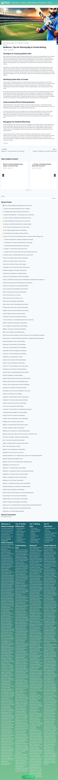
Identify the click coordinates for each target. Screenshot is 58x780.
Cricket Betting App (21, 542)
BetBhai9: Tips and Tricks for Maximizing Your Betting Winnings (17, 461)
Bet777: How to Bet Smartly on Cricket (11, 446)
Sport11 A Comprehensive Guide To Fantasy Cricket (21, 553)
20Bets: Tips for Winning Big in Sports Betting (13, 301)
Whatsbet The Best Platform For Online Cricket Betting (35, 769)
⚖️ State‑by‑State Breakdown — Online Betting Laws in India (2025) (18, 214)
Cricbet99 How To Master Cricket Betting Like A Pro (21, 624)
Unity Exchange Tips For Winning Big (21, 757)
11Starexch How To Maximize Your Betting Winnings (7, 661)
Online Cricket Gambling (50, 536)
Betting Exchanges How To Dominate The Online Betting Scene (7, 598)
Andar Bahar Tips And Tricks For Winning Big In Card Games (7, 641)
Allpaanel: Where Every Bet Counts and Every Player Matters (16, 378)
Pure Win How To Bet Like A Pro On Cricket (50, 706)
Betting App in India (35, 531)
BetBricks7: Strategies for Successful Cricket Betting (45, 150)
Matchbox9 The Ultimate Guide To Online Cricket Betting (49, 724)
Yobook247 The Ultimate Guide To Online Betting (35, 646)
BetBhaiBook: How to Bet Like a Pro (11, 464)
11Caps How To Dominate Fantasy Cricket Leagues (7, 671)
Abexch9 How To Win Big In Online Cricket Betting (36, 657)
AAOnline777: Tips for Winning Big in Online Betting (14, 353)
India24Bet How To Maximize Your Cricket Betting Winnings (7, 692)
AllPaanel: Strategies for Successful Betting (13, 375)
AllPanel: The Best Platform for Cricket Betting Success (15, 381)
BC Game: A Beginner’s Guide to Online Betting (13, 427)
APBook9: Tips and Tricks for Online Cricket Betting (14, 403)
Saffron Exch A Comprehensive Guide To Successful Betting (20, 596)
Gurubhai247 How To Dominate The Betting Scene (50, 563)
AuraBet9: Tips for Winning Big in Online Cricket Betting (15, 418)
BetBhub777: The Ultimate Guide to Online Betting (12, 150)
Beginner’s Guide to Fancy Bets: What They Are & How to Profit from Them (20, 434)
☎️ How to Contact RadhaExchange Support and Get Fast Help (17, 205)
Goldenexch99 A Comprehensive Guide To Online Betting (49, 569)
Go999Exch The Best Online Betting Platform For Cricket (21, 683)
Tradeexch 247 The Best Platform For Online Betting (36, 567)
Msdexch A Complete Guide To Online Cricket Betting (36, 744)
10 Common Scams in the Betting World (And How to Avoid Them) (18, 254)
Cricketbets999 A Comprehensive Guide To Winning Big (50, 630)
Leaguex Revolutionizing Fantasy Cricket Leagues (6, 571)
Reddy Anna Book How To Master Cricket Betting (7, 737)
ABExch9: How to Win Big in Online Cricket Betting (14, 359)
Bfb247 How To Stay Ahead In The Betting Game (21, 653)
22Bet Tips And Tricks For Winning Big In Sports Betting (21, 602)
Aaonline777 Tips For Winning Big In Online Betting (49, 678)
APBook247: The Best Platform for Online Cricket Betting (16, 397)
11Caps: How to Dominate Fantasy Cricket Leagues (14, 264)
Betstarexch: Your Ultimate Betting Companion (13, 511)
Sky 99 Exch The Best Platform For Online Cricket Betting (21, 745)
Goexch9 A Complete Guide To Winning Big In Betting (50, 578)
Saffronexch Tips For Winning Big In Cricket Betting (21, 697)
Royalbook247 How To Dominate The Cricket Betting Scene (36, 683)
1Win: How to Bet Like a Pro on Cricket (11, 295)
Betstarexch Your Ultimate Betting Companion (21, 650)
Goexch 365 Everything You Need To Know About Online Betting (21, 644)
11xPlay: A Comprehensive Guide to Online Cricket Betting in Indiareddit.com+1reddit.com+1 (24, 279)
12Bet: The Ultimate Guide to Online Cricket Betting (14, 292)
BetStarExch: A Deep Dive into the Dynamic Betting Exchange (17, 508)
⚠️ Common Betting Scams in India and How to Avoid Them (16, 221)
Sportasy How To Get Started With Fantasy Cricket (21, 673)
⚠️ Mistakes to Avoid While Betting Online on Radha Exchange (17, 224)
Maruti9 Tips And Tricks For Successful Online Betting (7, 698)
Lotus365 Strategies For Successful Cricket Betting (50, 732)
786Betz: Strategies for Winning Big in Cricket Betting (15, 322)
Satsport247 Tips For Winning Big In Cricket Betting (7, 717)
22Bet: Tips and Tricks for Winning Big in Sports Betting (15, 304)
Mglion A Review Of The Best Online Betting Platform (21, 640)
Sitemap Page (4, 540)
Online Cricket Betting (35, 529)
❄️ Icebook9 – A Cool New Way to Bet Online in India (15, 248)
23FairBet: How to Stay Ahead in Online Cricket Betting (15, 307)
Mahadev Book (20, 534)
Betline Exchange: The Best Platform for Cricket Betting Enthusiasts (18, 492)
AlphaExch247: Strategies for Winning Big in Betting (14, 387)
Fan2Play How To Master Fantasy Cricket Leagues (50, 758)
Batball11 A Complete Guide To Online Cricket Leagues (21, 667)
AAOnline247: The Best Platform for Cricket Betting (14, 347)
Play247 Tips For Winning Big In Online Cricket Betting (21, 614)
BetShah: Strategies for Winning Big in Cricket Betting (15, 501)
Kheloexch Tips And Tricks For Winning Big (21, 717)
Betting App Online (35, 542)
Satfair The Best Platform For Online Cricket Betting (21, 677)
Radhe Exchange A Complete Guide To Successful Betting (50, 703)
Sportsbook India (49, 540)
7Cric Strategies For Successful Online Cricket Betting (21, 587)
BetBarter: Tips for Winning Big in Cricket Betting (14, 449)
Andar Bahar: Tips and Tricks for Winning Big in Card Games (16, 390)
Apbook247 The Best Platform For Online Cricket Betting (36, 615)
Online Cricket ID (42, 2)
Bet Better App (48, 537)
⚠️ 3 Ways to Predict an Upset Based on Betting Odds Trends (17, 217)
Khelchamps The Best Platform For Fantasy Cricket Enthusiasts (7, 695)
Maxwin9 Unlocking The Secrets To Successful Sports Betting (6, 557)
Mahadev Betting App (32, 2)
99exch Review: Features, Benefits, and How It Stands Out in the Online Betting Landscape (23, 335)
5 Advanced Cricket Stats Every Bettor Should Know (15, 316)
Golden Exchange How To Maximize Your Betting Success (50, 575)
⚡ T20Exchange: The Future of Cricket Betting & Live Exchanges (17, 242)
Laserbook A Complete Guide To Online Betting (35, 629)
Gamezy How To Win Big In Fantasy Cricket (35, 604)
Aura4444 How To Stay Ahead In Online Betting (36, 597)
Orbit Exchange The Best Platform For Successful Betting (36, 660)
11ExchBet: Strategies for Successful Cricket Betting (14, 270)
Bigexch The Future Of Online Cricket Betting (21, 742)
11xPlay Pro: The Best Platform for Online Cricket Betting (15, 276)
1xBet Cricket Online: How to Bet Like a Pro (12, 298)
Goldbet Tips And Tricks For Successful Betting (50, 572)
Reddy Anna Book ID (21, 531)
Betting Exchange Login (50, 528)
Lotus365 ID (23, 2)
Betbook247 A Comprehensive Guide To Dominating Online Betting (21, 633)
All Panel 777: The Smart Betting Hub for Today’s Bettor (15, 366)
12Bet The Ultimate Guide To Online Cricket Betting (21, 580)
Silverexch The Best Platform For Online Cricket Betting (36, 726)
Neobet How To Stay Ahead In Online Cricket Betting (7, 727)
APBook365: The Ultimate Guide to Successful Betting (15, 400)
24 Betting (33, 534)
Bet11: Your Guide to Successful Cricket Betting (13, 440)
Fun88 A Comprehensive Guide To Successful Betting (49, 752)
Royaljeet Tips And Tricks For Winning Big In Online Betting (21, 574)
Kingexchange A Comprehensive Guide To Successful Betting (6, 763)
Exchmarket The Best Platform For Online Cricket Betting (36, 635)
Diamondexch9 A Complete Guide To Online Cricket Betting (49, 613)
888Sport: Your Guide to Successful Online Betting (14, 329)
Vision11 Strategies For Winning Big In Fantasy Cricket (36, 773)
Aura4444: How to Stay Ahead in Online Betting (14, 415)
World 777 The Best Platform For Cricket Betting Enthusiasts (35, 698)
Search (3, 196)
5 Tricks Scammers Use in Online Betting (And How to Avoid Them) (18, 319)
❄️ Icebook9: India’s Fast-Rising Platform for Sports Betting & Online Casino (20, 251)
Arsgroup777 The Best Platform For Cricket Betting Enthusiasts (50, 652)
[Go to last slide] (3, 175)
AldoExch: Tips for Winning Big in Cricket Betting (14, 363)
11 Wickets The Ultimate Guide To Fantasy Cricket (6, 674)
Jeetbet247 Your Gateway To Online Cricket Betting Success (7, 568)
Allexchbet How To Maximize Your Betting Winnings (50, 675)
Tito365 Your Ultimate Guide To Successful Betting (36, 707)
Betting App (19, 537)
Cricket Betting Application (51, 532)
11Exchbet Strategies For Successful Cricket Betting (6, 664)
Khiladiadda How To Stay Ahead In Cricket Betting (36, 763)
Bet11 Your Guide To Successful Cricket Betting (36, 572)
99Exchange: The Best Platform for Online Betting (14, 344)
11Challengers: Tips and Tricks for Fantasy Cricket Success (16, 267)
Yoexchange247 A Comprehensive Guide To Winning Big (35, 695)
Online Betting (20, 540)
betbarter (6, 143)
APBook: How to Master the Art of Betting (12, 393)
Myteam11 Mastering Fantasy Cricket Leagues (21, 691)
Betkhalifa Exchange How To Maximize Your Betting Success (7, 614)
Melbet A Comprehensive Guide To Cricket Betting (21, 647)
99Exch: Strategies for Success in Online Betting (14, 341)
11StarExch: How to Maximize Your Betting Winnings (14, 273)
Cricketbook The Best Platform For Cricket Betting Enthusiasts (50, 627)
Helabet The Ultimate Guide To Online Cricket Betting (49, 749)
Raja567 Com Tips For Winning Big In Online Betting (21, 565)
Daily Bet (47, 529)
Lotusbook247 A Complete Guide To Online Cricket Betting (21, 707)
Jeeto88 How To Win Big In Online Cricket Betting (50, 738)
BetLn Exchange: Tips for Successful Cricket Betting (14, 495)
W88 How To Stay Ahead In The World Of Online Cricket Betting (21, 637)
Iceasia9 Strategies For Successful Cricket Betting (50, 560)
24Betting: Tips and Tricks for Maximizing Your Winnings (15, 310)
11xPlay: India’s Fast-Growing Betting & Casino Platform (15, 288)
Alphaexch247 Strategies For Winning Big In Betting (50, 666)
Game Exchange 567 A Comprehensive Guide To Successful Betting (6, 683)
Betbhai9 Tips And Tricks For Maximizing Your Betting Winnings (21, 630)
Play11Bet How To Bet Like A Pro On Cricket (21, 599)
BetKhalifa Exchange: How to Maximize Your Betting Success (17, 486)
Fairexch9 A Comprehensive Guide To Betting (35, 618)
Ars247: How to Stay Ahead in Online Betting (13, 406)
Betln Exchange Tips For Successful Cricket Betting (7, 606)
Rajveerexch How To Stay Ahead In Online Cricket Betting (36, 776)
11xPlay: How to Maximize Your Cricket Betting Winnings (15, 285)
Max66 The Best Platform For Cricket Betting (36, 752)
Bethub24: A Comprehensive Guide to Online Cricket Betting (16, 483)
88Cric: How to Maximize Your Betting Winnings (13, 332)
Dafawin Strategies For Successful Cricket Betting (49, 621)
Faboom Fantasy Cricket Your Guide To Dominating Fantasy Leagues (7, 580)
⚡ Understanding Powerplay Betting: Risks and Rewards (16, 245)
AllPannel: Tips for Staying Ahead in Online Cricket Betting (16, 384)
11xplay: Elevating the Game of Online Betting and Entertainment (17, 282)
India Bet (33, 532)
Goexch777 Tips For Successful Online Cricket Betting (50, 584)
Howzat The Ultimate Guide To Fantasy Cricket (6, 747)
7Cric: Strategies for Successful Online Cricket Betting (15, 325)
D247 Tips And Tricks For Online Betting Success (50, 618)
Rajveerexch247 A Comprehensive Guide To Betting (35, 730)
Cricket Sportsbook (49, 539)
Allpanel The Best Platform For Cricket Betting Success (50, 669)
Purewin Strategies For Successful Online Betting (6, 731)
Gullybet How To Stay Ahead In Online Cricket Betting (7, 677)
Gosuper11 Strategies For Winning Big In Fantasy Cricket (50, 755)
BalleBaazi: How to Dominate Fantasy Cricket (13, 421)
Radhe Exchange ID (21, 528)
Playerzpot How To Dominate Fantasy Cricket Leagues (21, 577)
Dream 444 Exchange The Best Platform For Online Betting (7, 583)
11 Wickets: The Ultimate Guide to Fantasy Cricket (14, 261)
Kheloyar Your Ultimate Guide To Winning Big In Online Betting (21, 620)
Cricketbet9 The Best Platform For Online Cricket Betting (7, 740)
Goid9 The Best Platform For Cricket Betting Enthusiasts (50, 587)
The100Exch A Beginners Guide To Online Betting (35, 575)
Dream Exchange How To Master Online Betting (36, 640)
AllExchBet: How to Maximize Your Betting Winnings (14, 369)
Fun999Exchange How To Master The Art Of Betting (50, 590)
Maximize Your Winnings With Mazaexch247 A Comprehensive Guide (7, 549)
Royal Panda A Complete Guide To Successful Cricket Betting (21, 571)
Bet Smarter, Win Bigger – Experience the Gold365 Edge (15, 437)
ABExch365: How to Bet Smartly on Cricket (12, 356)
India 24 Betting (34, 540)
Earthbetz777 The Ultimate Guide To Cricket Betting (50, 604)
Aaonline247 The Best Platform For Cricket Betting (36, 680)
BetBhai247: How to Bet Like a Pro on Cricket (13, 452)
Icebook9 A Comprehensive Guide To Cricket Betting (21, 739)
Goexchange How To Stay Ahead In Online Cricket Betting (50, 581)
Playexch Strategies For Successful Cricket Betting (20, 611)
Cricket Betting (34, 528)
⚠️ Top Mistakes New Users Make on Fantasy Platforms (15, 233)
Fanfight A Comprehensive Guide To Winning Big (36, 590)
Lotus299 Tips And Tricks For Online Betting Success (35, 755)
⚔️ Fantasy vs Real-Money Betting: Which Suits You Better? (16, 208)
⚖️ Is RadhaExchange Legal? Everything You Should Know (16, 211)
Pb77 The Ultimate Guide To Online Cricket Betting (7, 714)
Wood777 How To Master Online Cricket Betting (50, 684)
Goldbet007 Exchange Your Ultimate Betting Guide (35, 593)
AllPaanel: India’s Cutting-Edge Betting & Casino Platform (16, 372)
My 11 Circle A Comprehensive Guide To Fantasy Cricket (7, 721)
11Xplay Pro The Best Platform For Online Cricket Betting (7, 658)
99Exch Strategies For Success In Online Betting (36, 676)
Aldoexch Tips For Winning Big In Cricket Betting (36, 643)
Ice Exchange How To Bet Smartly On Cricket (7, 686)
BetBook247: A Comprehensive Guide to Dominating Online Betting (18, 471)
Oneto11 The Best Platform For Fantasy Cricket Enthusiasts (21, 562)
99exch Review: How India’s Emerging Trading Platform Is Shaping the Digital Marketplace (23, 338)
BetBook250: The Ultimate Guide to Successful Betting (15, 474)
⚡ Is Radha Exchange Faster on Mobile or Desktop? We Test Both (18, 239)
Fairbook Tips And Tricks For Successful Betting (36, 653)
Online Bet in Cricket (49, 534)
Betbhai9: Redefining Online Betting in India (13, 458)
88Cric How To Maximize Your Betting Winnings (20, 584)
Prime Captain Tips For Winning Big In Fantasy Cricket (7, 724)
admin (5, 49)
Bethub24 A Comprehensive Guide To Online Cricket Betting (7, 618)
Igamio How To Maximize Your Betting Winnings (50, 746)
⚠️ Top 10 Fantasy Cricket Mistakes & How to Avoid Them (16, 227)
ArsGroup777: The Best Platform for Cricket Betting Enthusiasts (17, 409)
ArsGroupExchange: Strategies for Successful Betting (15, 412)
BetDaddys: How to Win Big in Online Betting (13, 480)
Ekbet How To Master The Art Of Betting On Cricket (21, 617)
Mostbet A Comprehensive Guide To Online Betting (20, 694)
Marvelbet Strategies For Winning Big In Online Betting (7, 689)
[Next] (55, 175)
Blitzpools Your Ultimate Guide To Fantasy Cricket (35, 632)
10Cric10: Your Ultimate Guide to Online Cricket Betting (15, 258)
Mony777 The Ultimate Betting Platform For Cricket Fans (21, 720)
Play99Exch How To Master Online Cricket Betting (36, 741)
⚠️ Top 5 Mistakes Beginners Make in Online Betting (15, 230)
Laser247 (47, 542)
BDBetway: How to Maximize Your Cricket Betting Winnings (16, 430)
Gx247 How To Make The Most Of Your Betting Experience (21, 700)
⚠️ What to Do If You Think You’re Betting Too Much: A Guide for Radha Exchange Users (23, 236)
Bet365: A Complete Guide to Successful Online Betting (15, 443)
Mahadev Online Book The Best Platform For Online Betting (21, 608)
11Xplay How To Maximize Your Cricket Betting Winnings (21, 605)
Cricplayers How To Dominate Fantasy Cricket (36, 586)
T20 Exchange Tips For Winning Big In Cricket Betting (35, 766)
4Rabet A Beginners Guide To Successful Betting (35, 669)
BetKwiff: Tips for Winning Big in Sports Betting (13, 489)
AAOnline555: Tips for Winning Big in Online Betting (14, 350)
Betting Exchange (35, 536)
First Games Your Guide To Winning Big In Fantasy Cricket (7, 704)
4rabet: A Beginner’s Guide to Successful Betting (14, 313)
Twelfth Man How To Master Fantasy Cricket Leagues (36, 557)
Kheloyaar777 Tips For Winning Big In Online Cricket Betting (50, 552)
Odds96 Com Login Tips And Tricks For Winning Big (7, 734)
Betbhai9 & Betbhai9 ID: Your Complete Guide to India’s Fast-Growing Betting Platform (22, 455)
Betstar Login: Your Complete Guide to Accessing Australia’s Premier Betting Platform (22, 505)
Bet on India (47, 531)
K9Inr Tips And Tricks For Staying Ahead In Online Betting (50, 735)
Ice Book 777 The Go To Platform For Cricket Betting (7, 574)
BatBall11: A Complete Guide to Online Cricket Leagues (15, 424)
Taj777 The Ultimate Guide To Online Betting (35, 553)
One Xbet (33, 537)
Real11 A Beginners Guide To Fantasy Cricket (21, 680)
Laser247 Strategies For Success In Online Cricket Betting (21, 627)
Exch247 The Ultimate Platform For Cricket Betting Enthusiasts (7, 554)
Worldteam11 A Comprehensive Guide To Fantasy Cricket (49, 681)
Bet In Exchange (20, 532)
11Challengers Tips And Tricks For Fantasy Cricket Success (7, 667)
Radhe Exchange (15, 2)
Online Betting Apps (21, 539)
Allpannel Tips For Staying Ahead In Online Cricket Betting (49, 672)
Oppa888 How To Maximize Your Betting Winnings (21, 556)
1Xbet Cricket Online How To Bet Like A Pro (6, 655)
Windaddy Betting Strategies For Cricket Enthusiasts (21, 670)
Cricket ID (50, 2)
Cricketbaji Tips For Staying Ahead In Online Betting (50, 633)
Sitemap (8, 539)
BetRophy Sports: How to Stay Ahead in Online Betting (15, 498)
